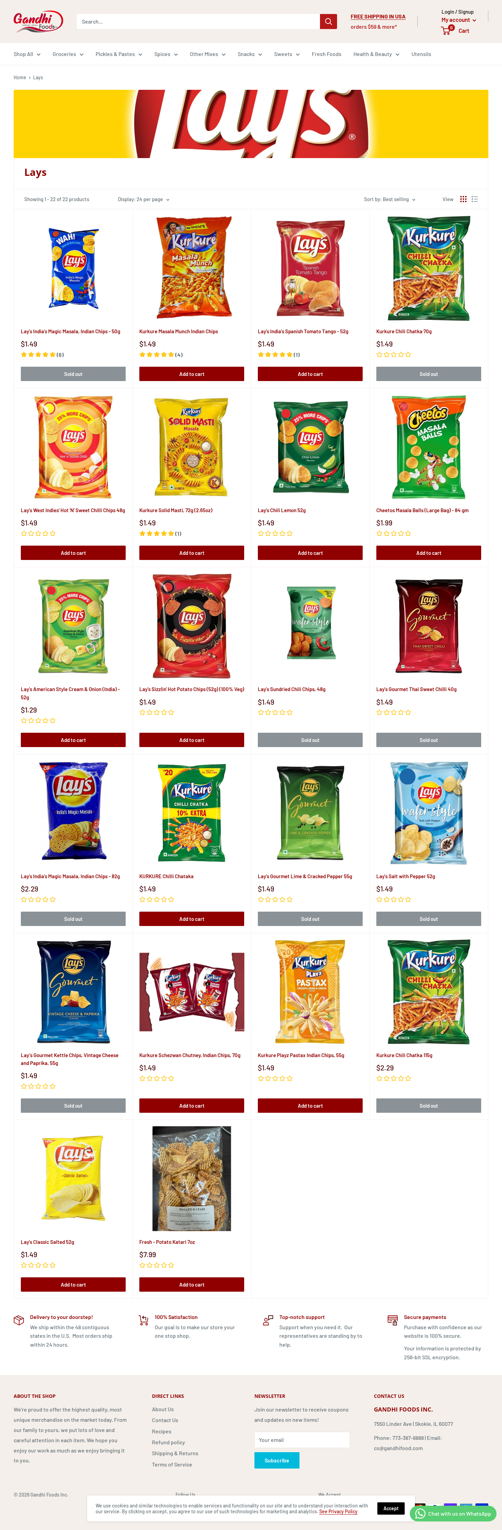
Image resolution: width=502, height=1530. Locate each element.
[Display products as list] (475, 199)
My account (456, 19)
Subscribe (277, 1460)
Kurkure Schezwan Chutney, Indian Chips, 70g (189, 1055)
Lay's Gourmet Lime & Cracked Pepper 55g (305, 876)
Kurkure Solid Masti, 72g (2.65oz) (175, 510)
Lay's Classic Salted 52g (47, 1242)
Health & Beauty (372, 54)
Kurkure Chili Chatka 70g (404, 331)
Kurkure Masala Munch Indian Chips (178, 331)
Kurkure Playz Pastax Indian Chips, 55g (301, 1055)
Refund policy (168, 1442)
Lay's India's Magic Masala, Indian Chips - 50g (70, 331)
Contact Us (165, 1420)
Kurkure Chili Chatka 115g (404, 1055)
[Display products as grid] (463, 199)
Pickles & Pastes (115, 54)
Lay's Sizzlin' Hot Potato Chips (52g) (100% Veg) (191, 689)
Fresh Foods (326, 54)
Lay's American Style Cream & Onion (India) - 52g (70, 693)
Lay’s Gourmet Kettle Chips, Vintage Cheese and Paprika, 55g (69, 1059)
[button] (42, 354)
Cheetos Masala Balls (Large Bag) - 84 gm (422, 510)
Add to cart (192, 374)
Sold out (73, 374)
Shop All (23, 54)
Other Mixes (204, 54)
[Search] (328, 21)
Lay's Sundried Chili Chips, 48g (291, 689)
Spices (162, 54)
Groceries (64, 54)
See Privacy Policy (338, 1511)
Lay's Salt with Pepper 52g (405, 876)
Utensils (421, 54)
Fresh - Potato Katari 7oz (167, 1242)
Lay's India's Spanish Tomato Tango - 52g (303, 331)
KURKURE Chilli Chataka (166, 876)
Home (20, 77)
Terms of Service (172, 1464)
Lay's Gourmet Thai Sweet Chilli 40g (416, 689)
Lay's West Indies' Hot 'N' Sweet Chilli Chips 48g (73, 510)
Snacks (246, 54)
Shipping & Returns (175, 1453)
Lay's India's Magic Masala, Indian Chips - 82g (70, 876)
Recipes (161, 1431)
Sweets (283, 54)
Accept (391, 1508)
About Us (163, 1409)
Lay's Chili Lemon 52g (282, 510)
